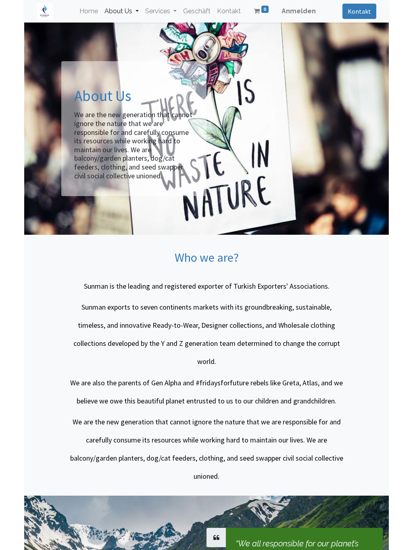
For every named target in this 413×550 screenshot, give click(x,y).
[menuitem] (88, 11)
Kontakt (359, 11)
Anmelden (299, 11)
